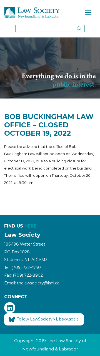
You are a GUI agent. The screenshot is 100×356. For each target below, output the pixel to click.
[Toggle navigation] (88, 12)
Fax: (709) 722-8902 (23, 275)
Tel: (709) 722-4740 (22, 267)
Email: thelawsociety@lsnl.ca (31, 283)
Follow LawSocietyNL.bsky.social (47, 319)
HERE (30, 226)
